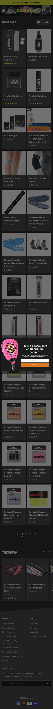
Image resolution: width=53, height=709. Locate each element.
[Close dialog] (50, 340)
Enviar (35, 365)
